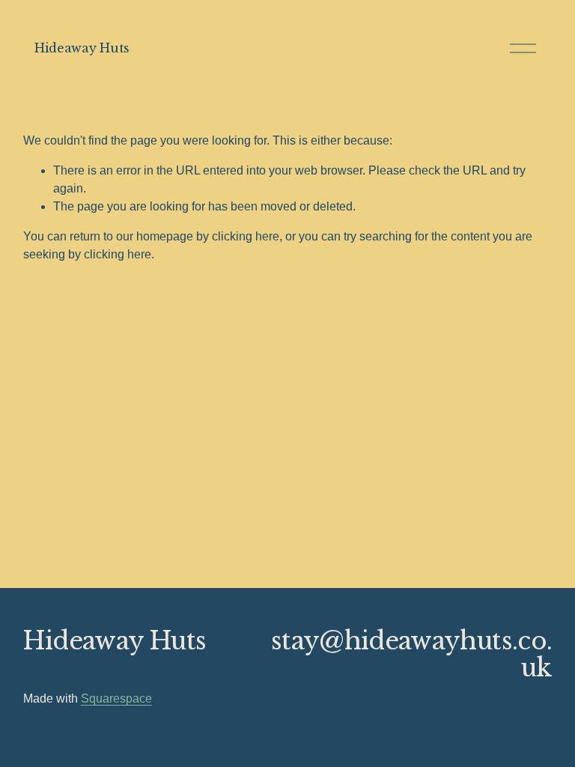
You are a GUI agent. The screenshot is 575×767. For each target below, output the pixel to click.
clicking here (245, 236)
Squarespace (116, 698)
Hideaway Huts (82, 47)
